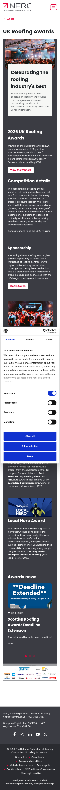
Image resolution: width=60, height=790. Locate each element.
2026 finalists (43, 231)
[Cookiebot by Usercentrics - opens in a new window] (43, 331)
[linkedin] (30, 734)
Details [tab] (30, 339)
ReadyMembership (44, 783)
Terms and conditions (30, 761)
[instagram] (22, 734)
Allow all (30, 436)
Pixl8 (44, 780)
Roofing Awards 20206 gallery (30, 158)
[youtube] (38, 734)
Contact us (21, 757)
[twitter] (45, 734)
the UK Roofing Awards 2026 (35, 145)
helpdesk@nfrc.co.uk (14, 716)
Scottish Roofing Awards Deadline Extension (24, 625)
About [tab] (49, 339)
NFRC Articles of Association (40, 769)
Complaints (37, 757)
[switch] (52, 402)
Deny (30, 456)
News (10, 643)
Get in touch (18, 286)
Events (10, 18)
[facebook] (15, 734)
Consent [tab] (10, 339)
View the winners (20, 170)
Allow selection (30, 446)
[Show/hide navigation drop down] (53, 7)
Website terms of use (21, 765)
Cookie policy (14, 769)
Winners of (14, 145)
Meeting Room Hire (31, 773)
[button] (26, 656)
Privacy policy (44, 765)
